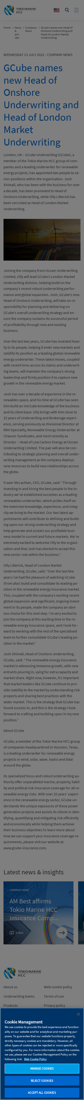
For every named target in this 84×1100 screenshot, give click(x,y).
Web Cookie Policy (35, 1059)
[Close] (78, 1014)
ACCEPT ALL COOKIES (42, 1093)
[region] (42, 1054)
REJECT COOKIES (42, 1081)
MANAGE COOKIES (42, 1068)
